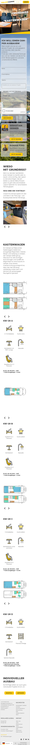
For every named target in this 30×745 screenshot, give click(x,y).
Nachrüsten (20, 702)
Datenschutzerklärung (18, 102)
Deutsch (8, 743)
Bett (17, 711)
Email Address (6, 74)
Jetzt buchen (16, 139)
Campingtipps (19, 727)
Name (3, 68)
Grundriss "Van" (4, 729)
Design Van (3, 722)
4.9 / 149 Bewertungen (6, 735)
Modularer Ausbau (7, 718)
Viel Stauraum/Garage (21, 642)
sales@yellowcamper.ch (6, 703)
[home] (7, 2)
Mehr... (17, 714)
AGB (17, 728)
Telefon (4, 80)
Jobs (17, 722)
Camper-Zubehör (20, 713)
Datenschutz (19, 732)
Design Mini (3, 721)
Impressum (18, 730)
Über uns (18, 721)
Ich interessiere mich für (8, 98)
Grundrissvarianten (8, 726)
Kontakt (17, 2)
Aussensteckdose (20, 708)
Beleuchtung (19, 710)
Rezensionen (19, 724)
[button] (26, 2)
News (17, 725)
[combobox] (7, 743)
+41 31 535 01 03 (5, 701)
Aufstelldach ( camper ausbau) (21, 706)
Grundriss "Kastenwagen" (7, 731)
